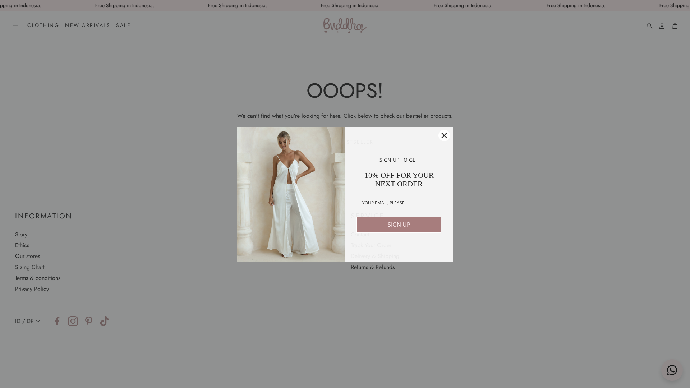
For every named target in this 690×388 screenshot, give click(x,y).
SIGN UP (399, 224)
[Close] (444, 135)
